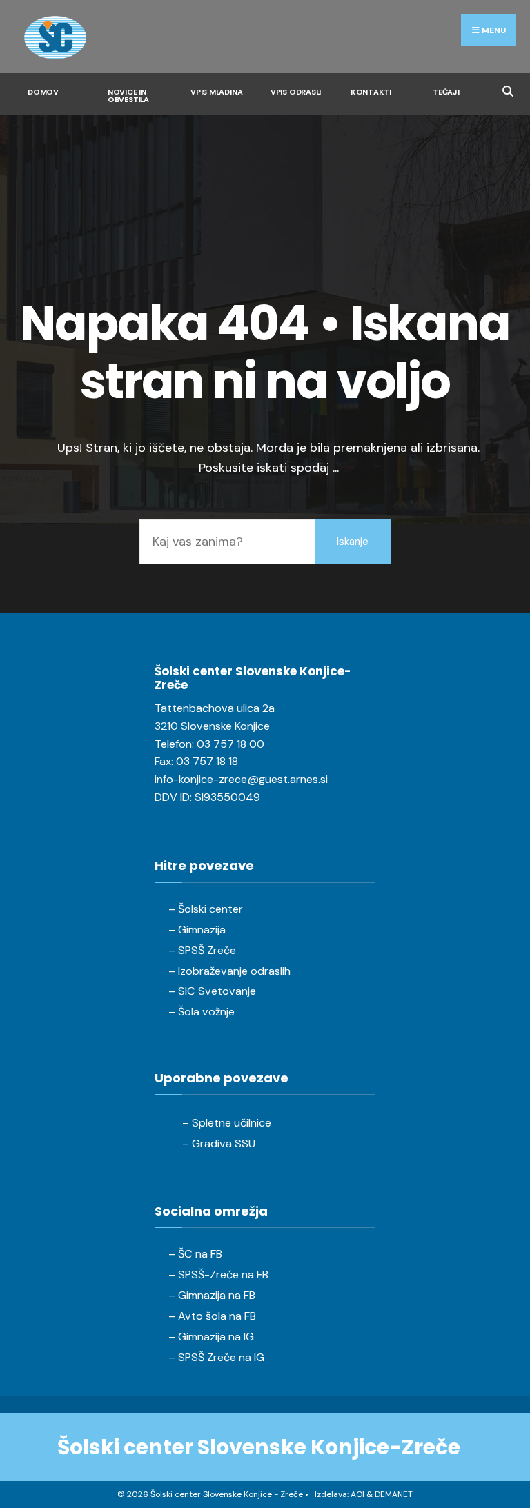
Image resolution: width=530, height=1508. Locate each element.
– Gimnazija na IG (211, 1336)
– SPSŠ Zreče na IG (216, 1357)
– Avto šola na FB (212, 1316)
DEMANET (394, 1494)
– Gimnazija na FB (211, 1295)
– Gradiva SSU (218, 1143)
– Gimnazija (197, 929)
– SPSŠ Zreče (202, 950)
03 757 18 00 (230, 744)
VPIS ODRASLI (296, 91)
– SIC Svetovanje (212, 991)
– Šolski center (205, 909)
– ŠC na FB (195, 1254)
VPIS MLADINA (216, 91)
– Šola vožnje (201, 1011)
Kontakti (371, 91)
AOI (357, 1494)
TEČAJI (446, 91)
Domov (43, 91)
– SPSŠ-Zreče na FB (218, 1274)
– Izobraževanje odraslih (229, 971)
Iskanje (353, 541)
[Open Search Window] (507, 89)
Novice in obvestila (128, 95)
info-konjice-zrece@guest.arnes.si (241, 779)
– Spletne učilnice (226, 1122)
